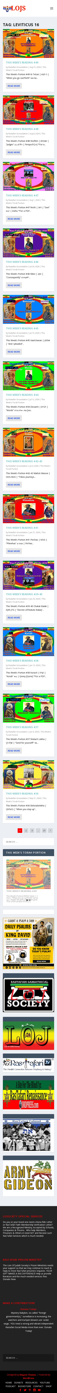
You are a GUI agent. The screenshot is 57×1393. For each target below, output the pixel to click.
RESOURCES (31, 1382)
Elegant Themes (28, 1374)
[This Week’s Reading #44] (28, 375)
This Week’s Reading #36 (22, 793)
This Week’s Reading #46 (22, 262)
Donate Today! (28, 1309)
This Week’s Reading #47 (22, 195)
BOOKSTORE (24, 1386)
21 (44, 830)
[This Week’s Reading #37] (28, 708)
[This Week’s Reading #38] (28, 641)
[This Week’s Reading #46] (28, 242)
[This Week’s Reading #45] (28, 309)
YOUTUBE (45, 1382)
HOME (8, 1382)
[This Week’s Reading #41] (28, 508)
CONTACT (38, 1386)
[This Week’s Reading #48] (28, 110)
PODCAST (11, 1386)
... (38, 830)
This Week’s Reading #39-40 (24, 594)
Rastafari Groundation (18, 67)
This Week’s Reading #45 (22, 328)
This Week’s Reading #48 (22, 129)
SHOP (49, 1386)
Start (27, 900)
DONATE (18, 1382)
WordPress (28, 1378)
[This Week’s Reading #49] (28, 43)
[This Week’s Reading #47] (28, 176)
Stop (29, 900)
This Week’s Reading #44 (22, 395)
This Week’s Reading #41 (22, 527)
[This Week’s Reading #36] (28, 774)
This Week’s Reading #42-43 (24, 461)
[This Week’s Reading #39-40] (28, 575)
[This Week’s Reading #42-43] (28, 442)
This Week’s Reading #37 (22, 727)
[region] (28, 1035)
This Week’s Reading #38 (22, 660)
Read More (14, 85)
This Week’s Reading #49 (22, 62)
